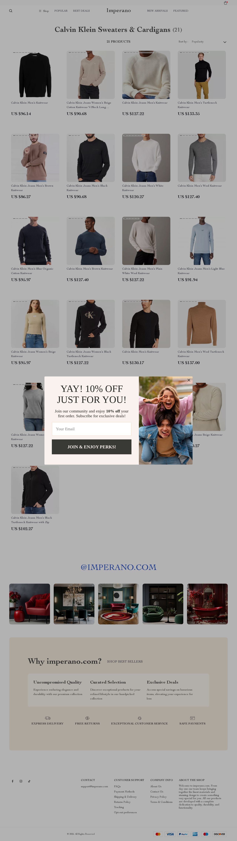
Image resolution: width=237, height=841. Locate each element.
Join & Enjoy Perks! (91, 446)
